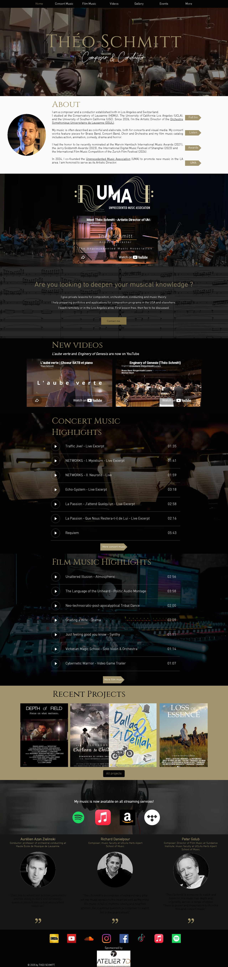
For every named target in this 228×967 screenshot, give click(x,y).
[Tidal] (152, 817)
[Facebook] (124, 938)
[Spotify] (78, 817)
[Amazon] (127, 817)
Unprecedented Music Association (108, 159)
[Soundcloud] (89, 938)
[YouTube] (71, 938)
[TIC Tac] (141, 938)
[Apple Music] (103, 817)
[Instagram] (106, 938)
